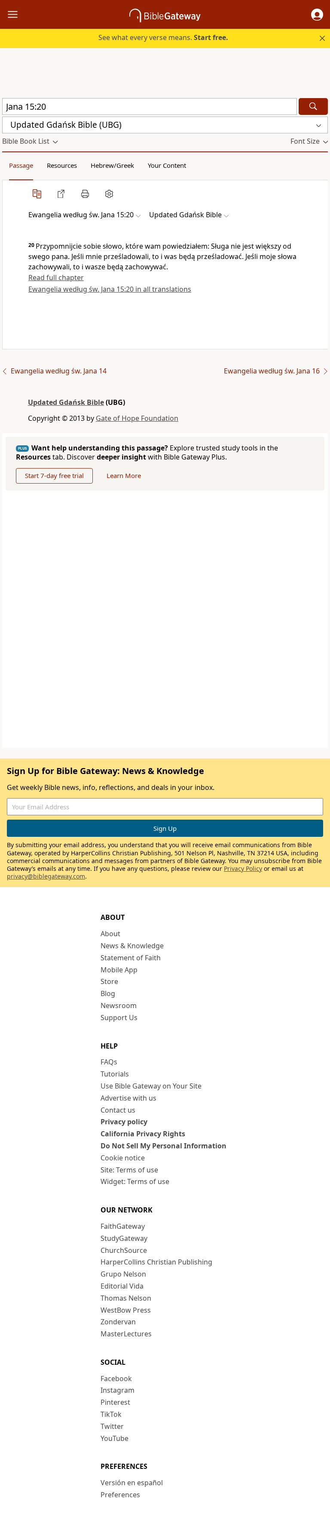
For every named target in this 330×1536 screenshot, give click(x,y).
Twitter (112, 1426)
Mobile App (119, 970)
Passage (21, 165)
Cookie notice (123, 1158)
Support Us (119, 1017)
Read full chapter (56, 277)
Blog (108, 993)
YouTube (114, 1438)
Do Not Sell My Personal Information (163, 1145)
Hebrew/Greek (112, 165)
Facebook (116, 1378)
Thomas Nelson (126, 1298)
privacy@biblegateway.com (46, 876)
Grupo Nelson (123, 1274)
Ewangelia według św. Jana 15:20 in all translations (109, 289)
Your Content (167, 165)
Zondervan (118, 1321)
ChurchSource (124, 1250)
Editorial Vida (122, 1286)
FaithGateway (123, 1226)
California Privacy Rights (143, 1133)
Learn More (124, 475)
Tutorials (115, 1074)
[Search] (313, 106)
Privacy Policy (243, 868)
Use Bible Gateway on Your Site (151, 1086)
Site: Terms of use (129, 1170)
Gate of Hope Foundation (137, 418)
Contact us (118, 1110)
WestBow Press (126, 1310)
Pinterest (115, 1402)
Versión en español (132, 1482)
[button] (317, 15)
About (110, 933)
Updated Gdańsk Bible (66, 402)
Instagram (117, 1390)
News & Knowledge (132, 945)
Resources (62, 165)
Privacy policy (124, 1121)
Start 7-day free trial (54, 475)
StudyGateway (124, 1238)
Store (109, 981)
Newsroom (119, 1005)
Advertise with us (128, 1098)
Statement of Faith (131, 957)
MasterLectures (126, 1334)
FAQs (109, 1062)
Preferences (120, 1494)
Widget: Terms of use (135, 1181)
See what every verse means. (163, 37)
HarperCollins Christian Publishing (156, 1262)
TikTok (111, 1414)
